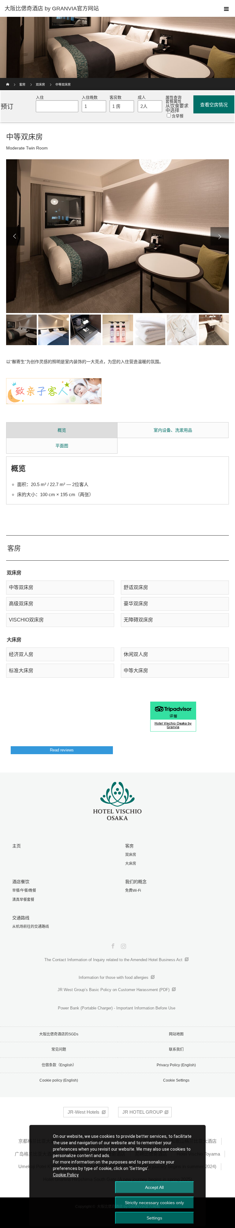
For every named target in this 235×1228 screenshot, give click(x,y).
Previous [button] (15, 236)
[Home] (8, 80)
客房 (22, 84)
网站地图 (176, 1034)
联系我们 (176, 1049)
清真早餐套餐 (23, 900)
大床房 (130, 863)
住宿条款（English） (59, 1065)
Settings (154, 1217)
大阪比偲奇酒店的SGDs (58, 1034)
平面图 (61, 445)
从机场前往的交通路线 (30, 926)
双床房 (40, 84)
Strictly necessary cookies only (154, 1202)
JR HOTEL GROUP (142, 1112)
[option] (117, 236)
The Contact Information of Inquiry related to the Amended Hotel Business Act (113, 959)
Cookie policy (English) (58, 1080)
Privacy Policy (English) (176, 1065)
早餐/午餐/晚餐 (24, 890)
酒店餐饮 (20, 881)
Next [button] (220, 236)
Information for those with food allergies (113, 977)
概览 (62, 430)
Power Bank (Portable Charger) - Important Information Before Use (116, 1008)
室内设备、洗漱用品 (173, 430)
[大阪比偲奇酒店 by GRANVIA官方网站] (108, 8)
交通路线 (20, 917)
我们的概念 (136, 881)
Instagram (122, 945)
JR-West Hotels (83, 1112)
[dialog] (117, 1175)
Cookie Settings (176, 1080)
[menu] (226, 8)
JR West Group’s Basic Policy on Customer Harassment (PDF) (114, 989)
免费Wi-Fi (133, 890)
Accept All (154, 1187)
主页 (16, 845)
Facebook (112, 945)
